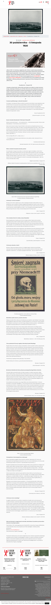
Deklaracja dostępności (5, 593)
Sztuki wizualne (45, 565)
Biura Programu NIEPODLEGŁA (15, 77)
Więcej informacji (47, 597)
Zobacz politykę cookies (40, 603)
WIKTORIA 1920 (32, 40)
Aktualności (24, 40)
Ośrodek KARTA (37, 76)
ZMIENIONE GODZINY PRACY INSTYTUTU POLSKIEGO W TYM (9, 560)
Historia (28, 40)
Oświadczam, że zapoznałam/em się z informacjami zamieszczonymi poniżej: (43, 582)
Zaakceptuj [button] (47, 603)
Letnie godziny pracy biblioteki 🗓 (25, 559)
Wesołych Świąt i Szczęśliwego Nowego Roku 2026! (41, 560)
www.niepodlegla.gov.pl (15, 529)
